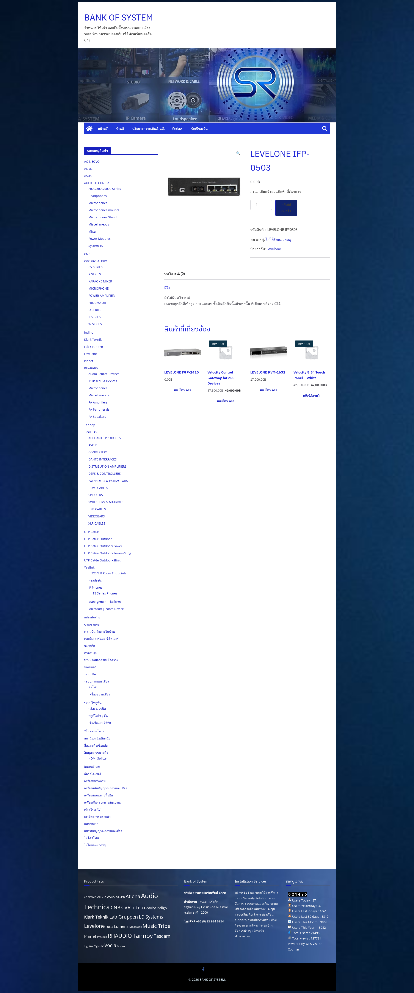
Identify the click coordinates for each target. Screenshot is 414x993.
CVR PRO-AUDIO (95, 261)
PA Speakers (97, 417)
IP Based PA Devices (102, 381)
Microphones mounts (103, 210)
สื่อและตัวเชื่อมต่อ (96, 745)
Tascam (162, 936)
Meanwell (135, 927)
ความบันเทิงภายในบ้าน (99, 631)
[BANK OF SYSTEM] (89, 128)
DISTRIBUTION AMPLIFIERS (107, 466)
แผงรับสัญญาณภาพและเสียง (103, 831)
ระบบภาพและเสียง (96, 681)
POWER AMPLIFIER (101, 295)
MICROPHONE (98, 288)
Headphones (97, 196)
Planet (88, 361)
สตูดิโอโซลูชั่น (98, 716)
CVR (126, 907)
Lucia (109, 927)
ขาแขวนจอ (91, 624)
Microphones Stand (102, 217)
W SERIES (95, 324)
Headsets (95, 580)
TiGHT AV (90, 432)
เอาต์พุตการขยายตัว (97, 817)
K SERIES (94, 274)
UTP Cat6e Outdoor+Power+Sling (107, 553)
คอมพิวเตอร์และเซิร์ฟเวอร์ (101, 639)
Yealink (89, 567)
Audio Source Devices (103, 374)
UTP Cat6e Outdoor (98, 539)
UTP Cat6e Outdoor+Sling (102, 560)
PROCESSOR (97, 303)
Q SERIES (94, 310)
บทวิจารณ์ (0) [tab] (174, 273)
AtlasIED (120, 897)
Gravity (150, 907)
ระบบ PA (90, 674)
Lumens (121, 926)
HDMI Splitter (98, 758)
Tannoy (89, 425)
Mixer (92, 231)
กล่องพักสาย (92, 617)
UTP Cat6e (91, 532)
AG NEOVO (92, 161)
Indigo (88, 332)
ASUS (88, 176)
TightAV (88, 946)
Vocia (110, 945)
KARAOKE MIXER (100, 281)
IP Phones (95, 587)
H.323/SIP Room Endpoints (107, 573)
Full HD (137, 908)
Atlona (133, 896)
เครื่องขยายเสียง (99, 694)
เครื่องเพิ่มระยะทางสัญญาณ (102, 802)
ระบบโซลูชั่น (93, 703)
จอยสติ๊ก (89, 646)
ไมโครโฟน (91, 838)
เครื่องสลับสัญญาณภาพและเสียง (105, 788)
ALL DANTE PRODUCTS (104, 438)
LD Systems (151, 917)
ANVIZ (88, 169)
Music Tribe (156, 925)
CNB (87, 254)
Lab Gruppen (93, 347)
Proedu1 (102, 936)
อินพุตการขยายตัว (96, 752)
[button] (238, 153)
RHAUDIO (120, 935)
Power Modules (99, 238)
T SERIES (94, 317)
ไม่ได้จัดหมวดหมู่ (278, 239)
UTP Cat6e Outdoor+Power (103, 546)
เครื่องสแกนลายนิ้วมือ (98, 795)
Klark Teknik (93, 339)
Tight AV (99, 946)
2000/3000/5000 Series (104, 189)
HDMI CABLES (98, 488)
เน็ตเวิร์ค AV (92, 809)
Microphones (97, 203)
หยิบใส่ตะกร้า (286, 208)
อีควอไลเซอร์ (92, 774)
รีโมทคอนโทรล (94, 731)
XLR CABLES (96, 523)
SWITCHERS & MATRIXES (105, 502)
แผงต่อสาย (91, 824)
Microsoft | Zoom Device (106, 609)
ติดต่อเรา (178, 128)
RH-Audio (91, 368)
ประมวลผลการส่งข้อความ (101, 660)
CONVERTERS (98, 452)
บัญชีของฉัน (199, 128)
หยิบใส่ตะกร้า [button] (182, 390)
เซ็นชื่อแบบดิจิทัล (99, 723)
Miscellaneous (98, 224)
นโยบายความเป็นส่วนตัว (148, 128)
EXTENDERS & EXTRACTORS (108, 481)
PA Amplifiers (98, 402)
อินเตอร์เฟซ (92, 767)
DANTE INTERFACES (102, 459)
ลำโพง (92, 687)
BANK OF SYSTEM (118, 17)
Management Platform (104, 602)
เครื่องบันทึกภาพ (94, 781)
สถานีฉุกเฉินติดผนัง (97, 738)
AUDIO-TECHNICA (96, 183)
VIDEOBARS (96, 516)
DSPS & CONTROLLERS (104, 473)
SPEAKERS (95, 495)
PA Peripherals (99, 409)
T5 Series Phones (105, 593)
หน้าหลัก (103, 128)
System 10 (95, 246)
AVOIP (92, 445)
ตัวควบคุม (90, 653)
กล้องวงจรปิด (97, 708)
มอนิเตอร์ (90, 667)
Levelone (274, 249)
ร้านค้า (120, 128)
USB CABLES (97, 509)
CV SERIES (95, 267)
